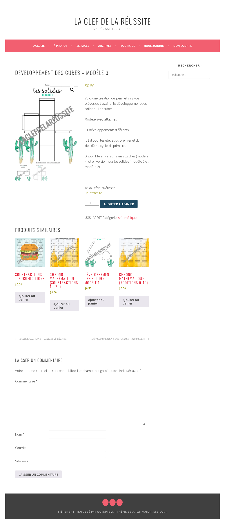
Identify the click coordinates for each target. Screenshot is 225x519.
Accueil (39, 46)
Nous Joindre (154, 46)
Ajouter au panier (119, 204)
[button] (72, 90)
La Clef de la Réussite (112, 21)
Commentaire (26, 381)
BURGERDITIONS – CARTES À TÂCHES (43, 338)
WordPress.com (154, 511)
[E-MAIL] (119, 502)
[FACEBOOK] (105, 502)
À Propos (60, 46)
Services (82, 46)
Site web (21, 461)
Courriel (22, 447)
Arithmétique (127, 217)
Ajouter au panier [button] (27, 297)
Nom (19, 434)
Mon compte (182, 46)
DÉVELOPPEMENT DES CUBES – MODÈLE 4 (118, 338)
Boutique (127, 46)
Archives (104, 46)
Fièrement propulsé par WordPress (86, 511)
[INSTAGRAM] (112, 502)
